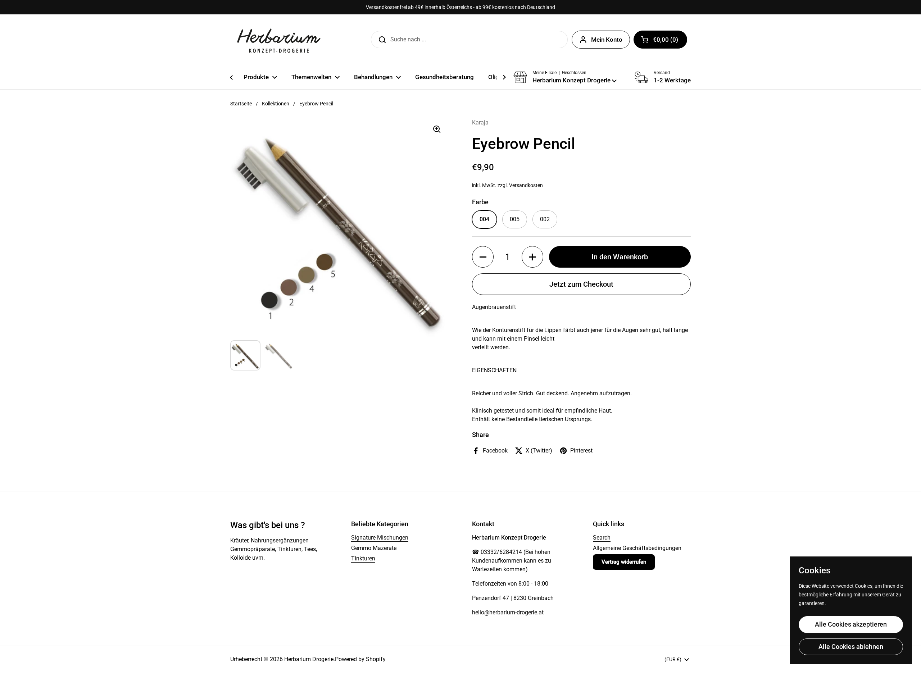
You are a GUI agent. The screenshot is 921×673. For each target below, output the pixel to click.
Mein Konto (606, 39)
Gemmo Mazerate (373, 548)
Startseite (241, 103)
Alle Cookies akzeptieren (851, 624)
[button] (660, 40)
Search (602, 537)
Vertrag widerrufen (624, 562)
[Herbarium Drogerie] (278, 40)
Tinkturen (363, 558)
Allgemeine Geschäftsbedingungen (637, 548)
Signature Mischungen (379, 537)
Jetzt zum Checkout (581, 284)
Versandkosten (526, 185)
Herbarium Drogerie (309, 659)
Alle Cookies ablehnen (850, 646)
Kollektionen (275, 103)
